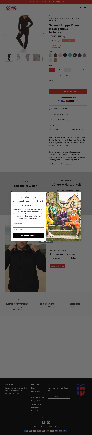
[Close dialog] (78, 194)
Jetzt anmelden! (28, 235)
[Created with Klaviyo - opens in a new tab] (46, 242)
